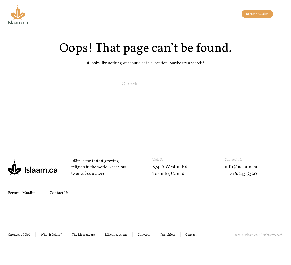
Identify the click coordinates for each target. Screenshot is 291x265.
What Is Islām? (51, 235)
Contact (191, 235)
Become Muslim (257, 14)
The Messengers (83, 235)
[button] (281, 14)
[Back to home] (18, 14)
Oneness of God (19, 235)
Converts (144, 235)
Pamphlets (167, 235)
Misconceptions (116, 235)
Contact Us (59, 193)
